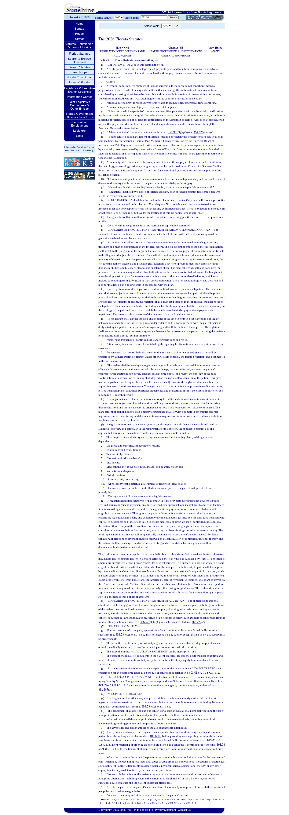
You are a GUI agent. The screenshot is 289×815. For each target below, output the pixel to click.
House (79, 33)
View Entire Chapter (215, 49)
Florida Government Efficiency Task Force (79, 115)
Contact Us (184, 809)
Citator (79, 38)
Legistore (79, 130)
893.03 (137, 212)
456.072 (145, 622)
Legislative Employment (79, 123)
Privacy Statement (165, 809)
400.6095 (155, 736)
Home (80, 23)
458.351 (173, 132)
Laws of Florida (79, 82)
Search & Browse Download (79, 60)
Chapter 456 (175, 47)
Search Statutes (79, 67)
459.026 (198, 132)
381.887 (103, 689)
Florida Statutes (79, 53)
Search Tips (79, 72)
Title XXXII (122, 47)
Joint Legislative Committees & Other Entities (79, 105)
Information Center (79, 96)
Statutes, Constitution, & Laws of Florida (79, 45)
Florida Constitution (79, 77)
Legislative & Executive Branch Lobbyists (79, 90)
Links (79, 135)
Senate (79, 28)
